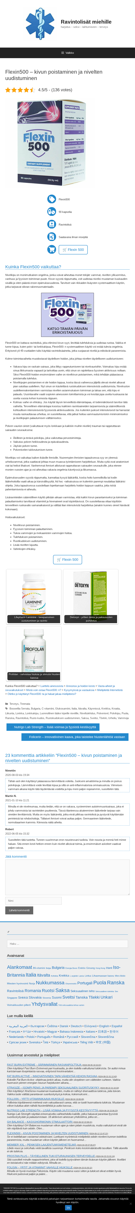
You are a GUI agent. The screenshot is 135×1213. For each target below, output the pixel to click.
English (104, 1026)
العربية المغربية (18, 1026)
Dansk (64, 1026)
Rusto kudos (37, 718)
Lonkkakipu (31, 713)
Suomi (57, 997)
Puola (125, 713)
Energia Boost (71, 968)
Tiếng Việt (86, 1042)
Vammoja (123, 718)
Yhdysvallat (44, 1004)
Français (14, 1031)
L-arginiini (74, 976)
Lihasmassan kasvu (103, 975)
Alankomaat (19, 967)
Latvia (81, 976)
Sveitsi (94, 718)
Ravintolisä (22, 718)
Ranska (9, 718)
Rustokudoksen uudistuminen (63, 718)
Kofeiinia (54, 976)
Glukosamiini (62, 708)
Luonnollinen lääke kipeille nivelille (59, 713)
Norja (32, 983)
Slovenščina (106, 1037)
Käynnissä (94, 708)
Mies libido (120, 976)
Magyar (52, 1031)
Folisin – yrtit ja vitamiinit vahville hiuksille (40, 1167)
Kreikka (105, 708)
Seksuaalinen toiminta (104, 991)
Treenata (25, 703)
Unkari (106, 997)
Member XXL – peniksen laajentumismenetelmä (41, 1144)
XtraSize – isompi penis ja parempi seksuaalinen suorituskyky (53, 1087)
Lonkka (19, 713)
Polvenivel (102, 713)
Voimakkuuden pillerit (19, 1005)
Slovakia (35, 997)
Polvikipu (115, 713)
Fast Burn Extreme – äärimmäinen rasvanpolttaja (44, 1064)
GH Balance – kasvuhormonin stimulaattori (39, 1121)
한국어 (114, 1031)
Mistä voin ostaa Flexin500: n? (43, 690)
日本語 (102, 1031)
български (37, 1026)
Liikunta (9, 713)
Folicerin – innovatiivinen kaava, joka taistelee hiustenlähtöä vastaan (77, 737)
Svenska (34, 1042)
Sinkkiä (23, 997)
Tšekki (103, 718)
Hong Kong (100, 968)
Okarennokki (70, 984)
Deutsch (76, 1026)
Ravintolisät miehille (86, 22)
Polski (31, 1037)
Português (44, 1037)
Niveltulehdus (87, 713)
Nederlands (16, 1037)
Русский (72, 1037)
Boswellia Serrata (19, 708)
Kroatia (116, 708)
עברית (27, 1031)
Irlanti (109, 967)
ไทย (45, 1042)
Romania (33, 990)
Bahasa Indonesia (71, 1031)
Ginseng (90, 968)
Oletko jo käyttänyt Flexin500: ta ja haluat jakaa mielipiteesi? (42, 693)
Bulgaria (35, 708)
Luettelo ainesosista (51, 685)
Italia (74, 708)
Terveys (14, 703)
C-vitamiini (48, 708)
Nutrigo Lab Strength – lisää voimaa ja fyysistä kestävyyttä (55, 727)
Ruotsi (48, 990)
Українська (70, 1042)
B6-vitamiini (39, 968)
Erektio (81, 968)
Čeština (52, 1026)
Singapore (12, 997)
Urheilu (112, 718)
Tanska (82, 997)
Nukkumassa (50, 982)
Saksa (85, 718)
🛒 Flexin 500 (73, 250)
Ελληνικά (90, 1026)
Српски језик (17, 1042)
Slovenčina (88, 1037)
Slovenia (47, 998)
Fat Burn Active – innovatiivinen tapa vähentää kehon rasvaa (52, 1076)
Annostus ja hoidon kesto (80, 685)
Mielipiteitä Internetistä (110, 690)
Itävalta (82, 708)
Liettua (88, 976)
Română (58, 1037)
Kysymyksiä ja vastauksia (79, 690)
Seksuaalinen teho (82, 991)
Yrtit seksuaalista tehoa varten (71, 1005)
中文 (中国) (103, 1042)
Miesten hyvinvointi (17, 983)
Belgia (48, 968)
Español (117, 1026)
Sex (116, 991)
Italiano (90, 1031)
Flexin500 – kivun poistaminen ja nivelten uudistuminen (47, 1133)
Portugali (84, 983)
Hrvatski (39, 1031)
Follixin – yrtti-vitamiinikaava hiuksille (35, 1098)
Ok (68, 1207)
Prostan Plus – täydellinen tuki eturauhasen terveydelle (51, 1156)
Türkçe (55, 1042)
